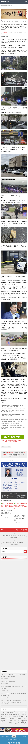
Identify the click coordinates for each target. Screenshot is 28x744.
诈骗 (10, 723)
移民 (11, 721)
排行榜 (4, 716)
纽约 (15, 721)
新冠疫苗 (13, 716)
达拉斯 (16, 723)
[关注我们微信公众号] (17, 530)
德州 (13, 714)
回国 (25, 712)
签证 (13, 721)
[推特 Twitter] (24, 530)
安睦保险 (6, 714)
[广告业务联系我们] (14, 498)
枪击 (9, 446)
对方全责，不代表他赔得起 (8, 681)
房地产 (19, 714)
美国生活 (5, 723)
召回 (23, 712)
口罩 (21, 712)
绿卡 (17, 721)
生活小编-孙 (4, 32)
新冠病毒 (21, 716)
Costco (4, 712)
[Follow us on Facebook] (26, 530)
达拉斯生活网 (5, 2)
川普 (9, 714)
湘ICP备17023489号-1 (14, 739)
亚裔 (9, 712)
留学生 (22, 718)
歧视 (16, 718)
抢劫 (23, 714)
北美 (1, 5)
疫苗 (4, 721)
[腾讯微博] (19, 530)
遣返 (20, 723)
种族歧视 (8, 721)
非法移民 (24, 723)
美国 (20, 721)
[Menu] (26, 2)
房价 (16, 714)
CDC (1, 712)
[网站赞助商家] (14, 18)
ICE (6, 446)
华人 (15, 712)
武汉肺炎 (13, 718)
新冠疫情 (8, 717)
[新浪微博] (21, 530)
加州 (12, 712)
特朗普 (18, 718)
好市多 (2, 714)
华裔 (18, 712)
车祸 (13, 723)
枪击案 (9, 719)
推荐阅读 (5, 5)
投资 (21, 714)
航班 (8, 723)
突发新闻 (10, 5)
